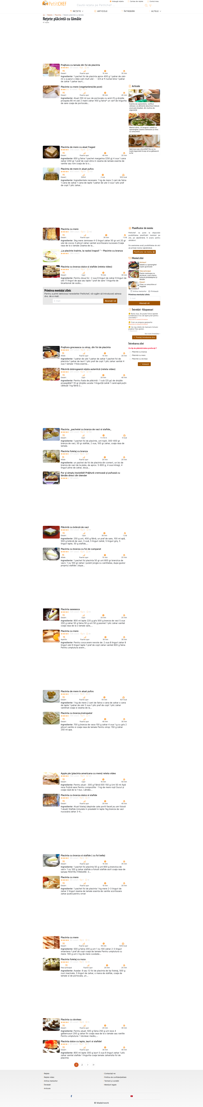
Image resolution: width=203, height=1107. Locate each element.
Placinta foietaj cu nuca (73, 959)
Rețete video (49, 1077)
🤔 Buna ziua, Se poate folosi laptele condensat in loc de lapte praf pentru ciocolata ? (143, 315)
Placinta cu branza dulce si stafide (79, 795)
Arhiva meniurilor (139, 291)
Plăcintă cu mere (138, 355)
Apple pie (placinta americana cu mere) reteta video (88, 773)
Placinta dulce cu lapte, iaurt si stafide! (81, 1041)
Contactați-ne (109, 1074)
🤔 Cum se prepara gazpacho (140, 322)
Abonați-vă (110, 301)
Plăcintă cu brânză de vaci (75, 527)
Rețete (76, 11)
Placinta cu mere (69, 229)
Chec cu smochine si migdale (148, 285)
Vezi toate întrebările (152, 334)
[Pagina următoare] (87, 1064)
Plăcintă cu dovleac (140, 359)
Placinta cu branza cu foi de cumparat (81, 549)
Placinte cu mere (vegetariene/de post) (81, 86)
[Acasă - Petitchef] (44, 15)
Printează (154, 291)
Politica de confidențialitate (115, 1077)
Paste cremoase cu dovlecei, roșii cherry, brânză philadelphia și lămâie (148, 276)
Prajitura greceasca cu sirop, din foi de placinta (86, 347)
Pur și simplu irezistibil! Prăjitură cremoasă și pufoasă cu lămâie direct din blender (90, 474)
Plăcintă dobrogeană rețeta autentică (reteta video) (88, 369)
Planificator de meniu (143, 252)
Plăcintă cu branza (139, 352)
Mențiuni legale (110, 1085)
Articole (102, 11)
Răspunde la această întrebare (138, 319)
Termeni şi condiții (111, 1081)
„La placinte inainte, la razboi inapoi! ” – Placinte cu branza (92, 250)
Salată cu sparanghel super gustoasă (148, 266)
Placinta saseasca (70, 609)
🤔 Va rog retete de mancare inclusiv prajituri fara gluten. (143, 328)
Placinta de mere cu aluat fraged (78, 147)
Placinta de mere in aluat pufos (77, 169)
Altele (155, 11)
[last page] (93, 1064)
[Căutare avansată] (150, 6)
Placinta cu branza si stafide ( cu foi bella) (83, 855)
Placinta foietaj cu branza (74, 451)
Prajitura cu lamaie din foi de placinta (80, 65)
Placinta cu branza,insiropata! (76, 713)
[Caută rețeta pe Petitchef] (146, 5)
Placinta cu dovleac (71, 1019)
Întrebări (129, 11)
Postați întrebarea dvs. (145, 337)
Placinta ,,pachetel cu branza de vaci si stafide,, (86, 429)
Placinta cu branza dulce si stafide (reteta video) (86, 266)
